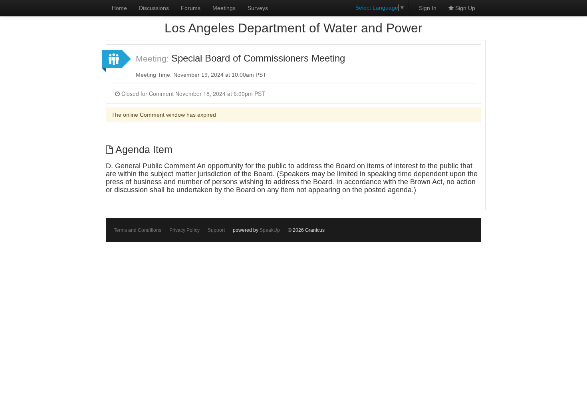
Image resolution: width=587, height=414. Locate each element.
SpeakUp (270, 230)
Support (216, 230)
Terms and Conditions (137, 230)
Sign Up (464, 8)
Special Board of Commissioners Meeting (258, 58)
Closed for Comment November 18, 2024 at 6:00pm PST (192, 94)
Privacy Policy (184, 230)
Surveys (258, 8)
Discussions (154, 8)
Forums (190, 8)
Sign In (427, 8)
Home (119, 8)
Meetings (224, 8)
